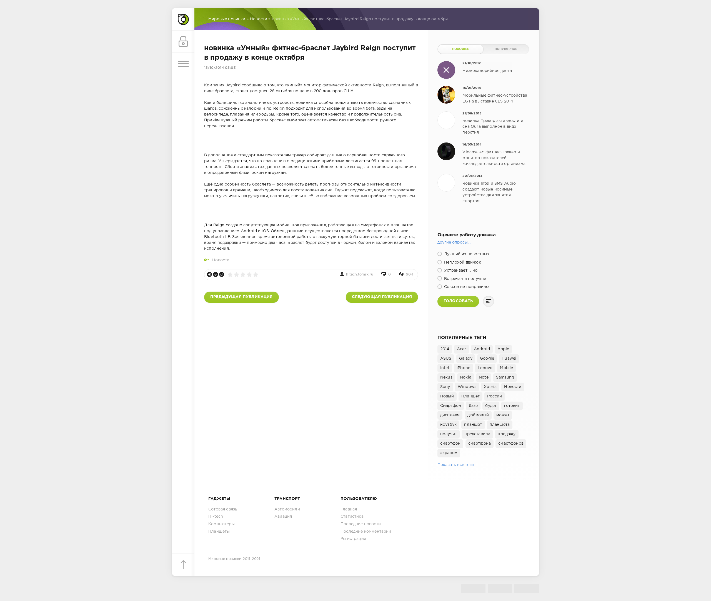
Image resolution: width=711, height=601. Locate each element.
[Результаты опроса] (488, 301)
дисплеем (450, 415)
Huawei (509, 358)
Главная (349, 509)
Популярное (506, 49)
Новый (447, 396)
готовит (512, 405)
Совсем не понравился (467, 287)
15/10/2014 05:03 (220, 67)
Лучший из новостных (466, 254)
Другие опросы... (453, 242)
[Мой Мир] (221, 274)
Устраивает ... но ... (462, 270)
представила (477, 434)
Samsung (505, 377)
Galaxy (465, 358)
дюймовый (478, 415)
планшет (473, 424)
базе (473, 405)
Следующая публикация (382, 297)
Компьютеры (221, 524)
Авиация (283, 516)
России (494, 396)
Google (487, 358)
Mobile (506, 368)
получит (448, 434)
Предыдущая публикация (241, 297)
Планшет (470, 396)
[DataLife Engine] (183, 19)
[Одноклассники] (215, 274)
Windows (467, 387)
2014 (444, 349)
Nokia (465, 377)
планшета (500, 424)
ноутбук (448, 424)
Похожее (460, 49)
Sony (445, 387)
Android (482, 349)
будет (491, 405)
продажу (506, 434)
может (502, 415)
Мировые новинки (225, 558)
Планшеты (219, 531)
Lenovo (485, 368)
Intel (444, 368)
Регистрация (353, 538)
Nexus (446, 377)
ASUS (446, 358)
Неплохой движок (462, 262)
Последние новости (361, 524)
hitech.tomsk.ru (359, 274)
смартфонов (511, 443)
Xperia (490, 387)
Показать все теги (455, 465)
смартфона (479, 443)
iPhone (463, 368)
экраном (448, 453)
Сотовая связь (222, 509)
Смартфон (450, 405)
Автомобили (287, 509)
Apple (503, 349)
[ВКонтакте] (209, 274)
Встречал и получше (464, 279)
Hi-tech (215, 516)
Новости (220, 260)
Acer (461, 349)
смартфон (450, 443)
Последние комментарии (366, 531)
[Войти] (183, 42)
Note (484, 377)
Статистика (352, 516)
